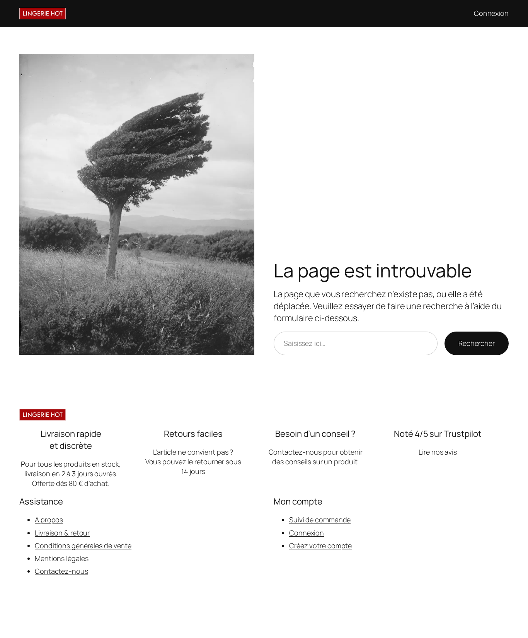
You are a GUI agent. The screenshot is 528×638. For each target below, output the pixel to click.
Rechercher (476, 343)
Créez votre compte (320, 545)
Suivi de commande (320, 519)
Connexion (306, 532)
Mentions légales (61, 558)
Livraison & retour (62, 532)
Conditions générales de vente (83, 545)
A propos (49, 519)
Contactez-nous (61, 571)
